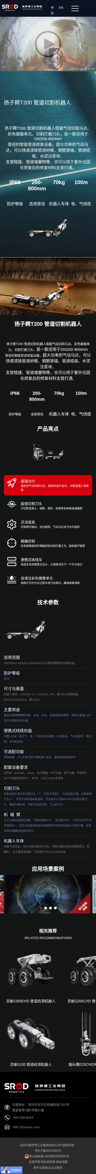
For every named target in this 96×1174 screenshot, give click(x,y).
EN (62, 7)
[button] (40, 908)
